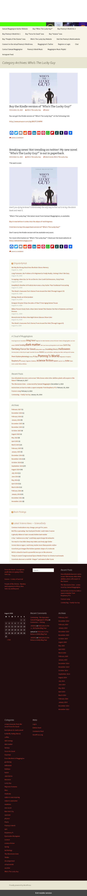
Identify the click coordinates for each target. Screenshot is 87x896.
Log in (35, 724)
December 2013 (17, 498)
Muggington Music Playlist (57, 49)
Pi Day (35, 356)
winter (16, 364)
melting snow (56, 352)
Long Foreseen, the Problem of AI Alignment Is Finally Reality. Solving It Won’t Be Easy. (41, 273)
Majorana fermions (11, 787)
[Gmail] (38, 133)
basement (23, 341)
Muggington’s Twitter (45, 44)
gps (44, 349)
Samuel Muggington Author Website (15, 29)
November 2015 (17, 427)
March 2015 (15, 445)
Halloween (64, 348)
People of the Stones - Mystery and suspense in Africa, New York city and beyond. (15, 586)
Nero (62, 352)
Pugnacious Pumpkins (65, 356)
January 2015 (16, 452)
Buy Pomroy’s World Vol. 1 (11, 34)
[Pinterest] (43, 133)
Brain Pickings (20, 511)
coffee (7, 737)
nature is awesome (11, 801)
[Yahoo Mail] (66, 133)
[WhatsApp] (48, 133)
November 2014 (17, 459)
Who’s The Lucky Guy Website (41, 39)
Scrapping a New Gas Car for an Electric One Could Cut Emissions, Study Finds (38, 279)
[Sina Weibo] (29, 133)
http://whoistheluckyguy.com (20, 240)
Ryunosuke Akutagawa (12, 836)
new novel (8, 808)
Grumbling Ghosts (51, 349)
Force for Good (27, 348)
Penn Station (16, 356)
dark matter (32, 344)
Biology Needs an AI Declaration (22, 297)
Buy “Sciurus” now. (55, 34)
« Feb (9, 640)
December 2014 (17, 455)
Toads (71, 361)
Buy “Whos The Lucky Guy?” (43, 29)
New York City (9, 811)
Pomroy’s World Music (35, 49)
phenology (25, 356)
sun (64, 361)
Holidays (7, 769)
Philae (31, 356)
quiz (6, 829)
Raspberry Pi (16, 361)
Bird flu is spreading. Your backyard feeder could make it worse (33, 531)
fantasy (16, 348)
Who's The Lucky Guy (34, 110)
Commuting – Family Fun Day (21, 395)
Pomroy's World (48, 356)
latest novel (49, 157)
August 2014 (16, 469)
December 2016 (17, 413)
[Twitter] (16, 133)
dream (61, 345)
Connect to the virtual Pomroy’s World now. (17, 44)
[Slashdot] (57, 133)
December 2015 (17, 424)
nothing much (66, 352)
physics (7, 818)
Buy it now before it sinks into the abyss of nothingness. (31, 221)
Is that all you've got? (24, 352)
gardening (8, 762)
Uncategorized (10, 861)
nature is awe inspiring (12, 797)
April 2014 (15, 484)
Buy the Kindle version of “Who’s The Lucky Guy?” (40, 106)
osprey (72, 352)
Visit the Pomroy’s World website (68, 39)
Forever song (16, 391)
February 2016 (16, 416)
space (56, 361)
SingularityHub (20, 263)
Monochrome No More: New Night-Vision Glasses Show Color (32, 317)
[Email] (20, 133)
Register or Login (64, 44)
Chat (77, 44)
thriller (67, 361)
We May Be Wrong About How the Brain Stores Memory (30, 267)
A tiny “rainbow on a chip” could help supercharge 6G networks (33, 538)
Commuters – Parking (37, 622)
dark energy (9, 741)
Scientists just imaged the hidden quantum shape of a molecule (33, 549)
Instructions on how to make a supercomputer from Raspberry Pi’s (34, 387)
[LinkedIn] (34, 133)
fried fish (8, 755)
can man (73, 341)
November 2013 (17, 501)
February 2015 (16, 448)
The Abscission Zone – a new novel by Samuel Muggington (31, 384)
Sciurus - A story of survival (14, 579)
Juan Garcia (8, 776)
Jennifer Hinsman (34, 352)
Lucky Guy (8, 783)
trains (13, 364)
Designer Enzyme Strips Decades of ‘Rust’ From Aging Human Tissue (35, 303)
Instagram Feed (7, 54)
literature (8, 780)
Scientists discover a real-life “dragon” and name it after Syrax (33, 559)
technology (8, 850)
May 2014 (15, 480)
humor (47, 110)
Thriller (7, 857)
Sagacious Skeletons (31, 361)
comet (13, 345)
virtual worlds (9, 864)
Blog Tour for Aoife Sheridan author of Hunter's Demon (49, 341)
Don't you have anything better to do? (50, 345)
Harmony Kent (15, 352)
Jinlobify (33, 626)
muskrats (8, 794)
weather (7, 868)
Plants (7, 822)
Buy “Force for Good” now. (34, 34)
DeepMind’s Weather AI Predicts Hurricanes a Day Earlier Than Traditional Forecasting (40, 285)
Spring (7, 847)
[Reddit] (25, 133)
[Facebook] (11, 133)
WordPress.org (38, 735)
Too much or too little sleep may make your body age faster (32, 542)
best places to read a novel (14, 730)
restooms (23, 361)
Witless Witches (23, 364)
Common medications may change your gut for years (29, 527)
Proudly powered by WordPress (20, 885)
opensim (7, 815)
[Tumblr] (61, 133)
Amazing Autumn (16, 341)
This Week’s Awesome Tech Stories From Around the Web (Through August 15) (38, 291)
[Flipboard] (52, 133)
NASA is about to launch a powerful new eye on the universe (32, 552)
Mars (6, 790)
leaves (41, 352)
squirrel (60, 361)
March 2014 (15, 487)
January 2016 (16, 420)
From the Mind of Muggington (14, 758)
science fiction (45, 360)
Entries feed (37, 728)
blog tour (31, 340)
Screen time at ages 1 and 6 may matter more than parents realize (34, 545)
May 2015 (15, 438)
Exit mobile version (43, 893)
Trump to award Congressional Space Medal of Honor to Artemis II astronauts (38, 556)
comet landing (20, 345)
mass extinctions (48, 352)
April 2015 (15, 441)
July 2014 (15, 473)
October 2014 (16, 462)
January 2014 (16, 494)
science (7, 840)
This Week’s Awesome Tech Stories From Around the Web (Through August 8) (38, 323)
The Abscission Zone (12, 854)
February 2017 (16, 409)
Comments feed (38, 731)
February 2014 (16, 491)
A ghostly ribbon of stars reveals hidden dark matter (29, 534)
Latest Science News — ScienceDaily (30, 523)
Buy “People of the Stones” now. (14, 39)
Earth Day (66, 345)
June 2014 (15, 477)
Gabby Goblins (39, 349)
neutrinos (8, 804)
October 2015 (16, 431)
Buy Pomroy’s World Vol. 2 (66, 29)
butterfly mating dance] (13, 734)
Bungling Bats (66, 341)
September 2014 (17, 466)
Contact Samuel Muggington (12, 49)
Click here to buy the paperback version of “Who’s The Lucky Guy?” (34, 227)
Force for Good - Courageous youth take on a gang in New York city (14, 571)
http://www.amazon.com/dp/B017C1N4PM (25, 121)
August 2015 (16, 434)
